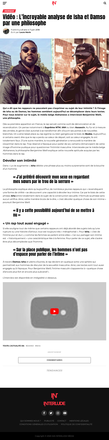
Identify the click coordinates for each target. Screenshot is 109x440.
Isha (38, 346)
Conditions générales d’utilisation (38, 424)
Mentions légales (79, 421)
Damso (30, 346)
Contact (61, 421)
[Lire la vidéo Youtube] (54, 311)
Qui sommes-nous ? (30, 421)
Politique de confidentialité (76, 424)
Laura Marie (25, 32)
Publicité (49, 421)
